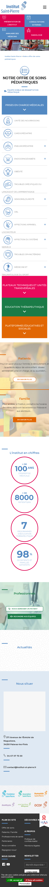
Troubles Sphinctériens (27, 254)
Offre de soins (8, 828)
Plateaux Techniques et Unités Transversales (24, 287)
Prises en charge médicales (24, 105)
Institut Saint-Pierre (13, 56)
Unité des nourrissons (27, 121)
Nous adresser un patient (25, 609)
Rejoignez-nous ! (9, 850)
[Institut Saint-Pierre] (14, 7)
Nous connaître (9, 845)
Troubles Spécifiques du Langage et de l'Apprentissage (22, 188)
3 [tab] (26, 49)
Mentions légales (32, 846)
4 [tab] (28, 49)
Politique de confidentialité (30, 840)
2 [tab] (24, 49)
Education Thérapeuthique (24, 306)
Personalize (25, 884)
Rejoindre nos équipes (25, 616)
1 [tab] (22, 49)
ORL (16, 212)
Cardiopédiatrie (23, 133)
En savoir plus (24, 379)
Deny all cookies (34, 880)
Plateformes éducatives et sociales (24, 327)
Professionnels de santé (12, 837)
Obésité (18, 172)
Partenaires (7, 841)
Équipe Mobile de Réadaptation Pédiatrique (22, 91)
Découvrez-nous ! (34, 820)
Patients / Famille (9, 832)
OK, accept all (15, 880)
